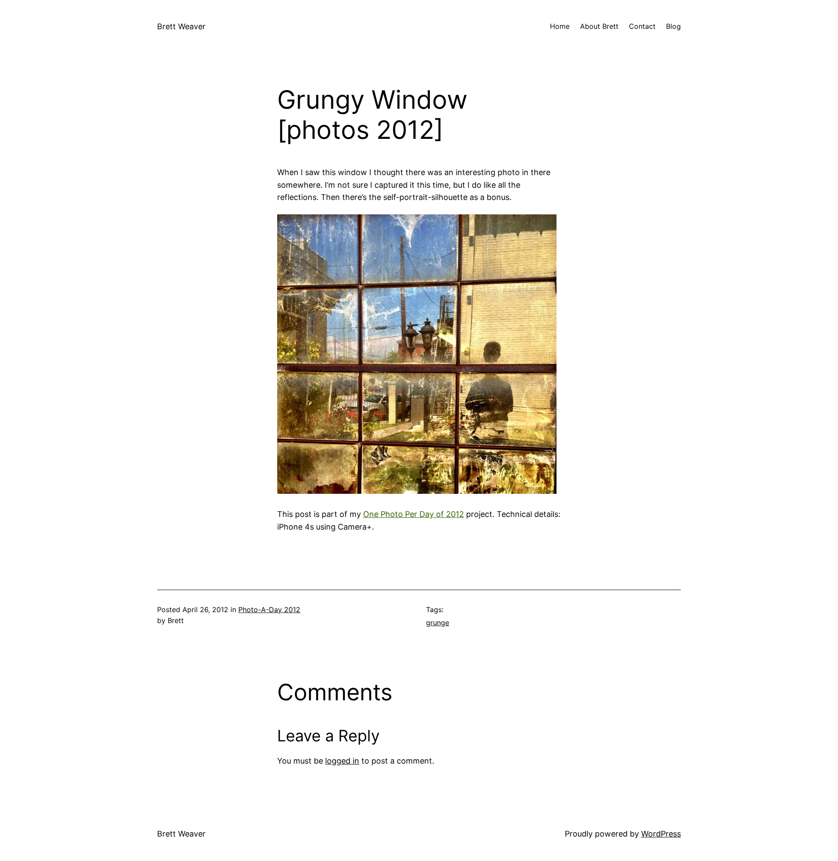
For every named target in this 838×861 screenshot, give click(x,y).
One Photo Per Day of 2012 (413, 514)
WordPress (661, 833)
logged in (342, 760)
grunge (437, 622)
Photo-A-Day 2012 (269, 609)
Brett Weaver (181, 26)
